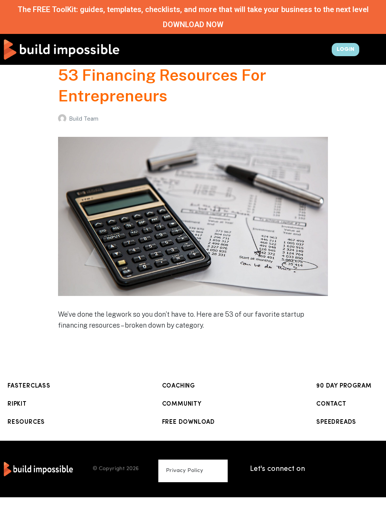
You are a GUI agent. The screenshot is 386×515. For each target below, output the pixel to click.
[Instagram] (340, 459)
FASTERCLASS (29, 386)
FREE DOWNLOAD (188, 422)
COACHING (178, 386)
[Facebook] (359, 459)
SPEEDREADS (336, 422)
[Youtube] (321, 478)
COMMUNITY (182, 404)
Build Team (83, 118)
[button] (212, 47)
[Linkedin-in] (321, 459)
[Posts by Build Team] (63, 118)
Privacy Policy (184, 471)
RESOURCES (26, 422)
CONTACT (331, 404)
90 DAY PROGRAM (343, 386)
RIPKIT (17, 404)
